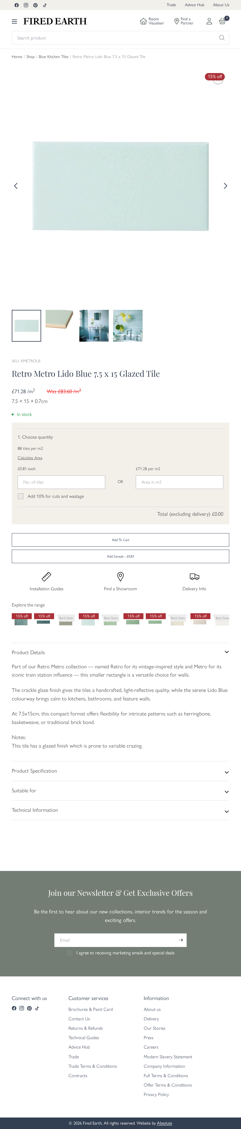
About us (152, 1009)
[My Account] (209, 21)
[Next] (224, 186)
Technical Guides (83, 1037)
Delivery (151, 1018)
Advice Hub (194, 4)
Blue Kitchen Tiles (53, 57)
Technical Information (35, 810)
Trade (171, 4)
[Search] (222, 37)
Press (148, 1037)
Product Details (28, 652)
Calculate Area (30, 457)
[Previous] (16, 186)
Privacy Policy (156, 1094)
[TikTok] (44, 5)
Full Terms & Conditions (166, 1075)
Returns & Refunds (85, 1028)
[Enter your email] (181, 940)
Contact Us (79, 1018)
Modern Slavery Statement (168, 1056)
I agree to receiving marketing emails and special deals (125, 953)
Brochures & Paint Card (90, 1009)
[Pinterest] (35, 5)
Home (17, 57)
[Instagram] (26, 5)
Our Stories (154, 1028)
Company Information (164, 1066)
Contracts (77, 1075)
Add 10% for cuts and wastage (56, 496)
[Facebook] (16, 5)
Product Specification (34, 771)
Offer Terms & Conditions (168, 1085)
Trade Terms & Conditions (92, 1066)
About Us (221, 4)
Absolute (164, 1123)
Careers (151, 1047)
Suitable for (24, 790)
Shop (30, 57)
